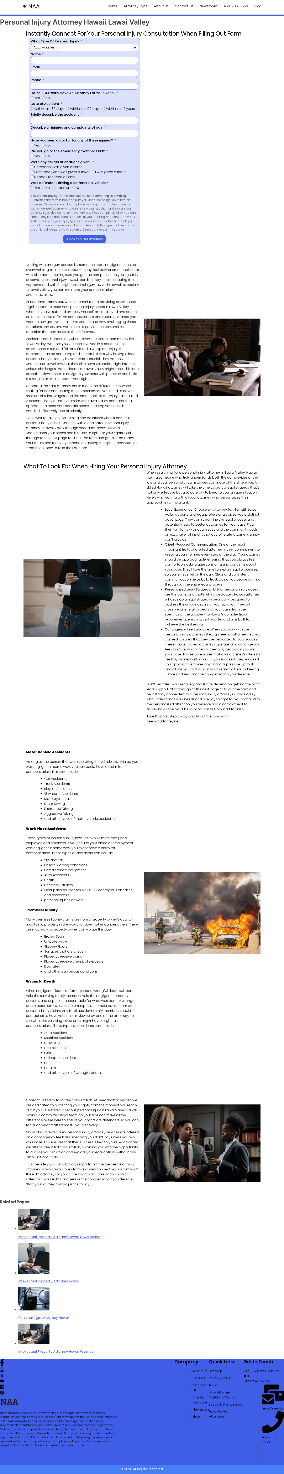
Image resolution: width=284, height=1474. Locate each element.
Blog (257, 6)
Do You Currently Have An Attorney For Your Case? (73, 93)
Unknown (63, 187)
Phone (36, 80)
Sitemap (215, 1371)
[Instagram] (2, 1371)
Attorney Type (136, 6)
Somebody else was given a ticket (62, 172)
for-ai (213, 1385)
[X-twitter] (2, 1376)
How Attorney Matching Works (222, 1395)
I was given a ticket (110, 172)
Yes (37, 98)
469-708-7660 (235, 6)
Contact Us (184, 6)
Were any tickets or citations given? (61, 162)
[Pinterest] (2, 1393)
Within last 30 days (49, 108)
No (48, 98)
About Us (161, 6)
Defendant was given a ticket (58, 167)
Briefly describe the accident (55, 114)
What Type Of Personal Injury (55, 41)
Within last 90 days (85, 108)
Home (112, 6)
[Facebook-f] (2, 1364)
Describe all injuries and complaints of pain (67, 127)
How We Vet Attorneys (218, 1414)
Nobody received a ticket (54, 177)
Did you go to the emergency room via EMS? (68, 151)
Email (35, 67)
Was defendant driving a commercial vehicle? (69, 182)
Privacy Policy (220, 1378)
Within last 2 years (120, 108)
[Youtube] (2, 1381)
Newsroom (208, 6)
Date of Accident (45, 103)
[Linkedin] (2, 1388)
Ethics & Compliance (225, 1404)
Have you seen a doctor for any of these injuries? (72, 140)
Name (36, 54)
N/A (78, 187)
